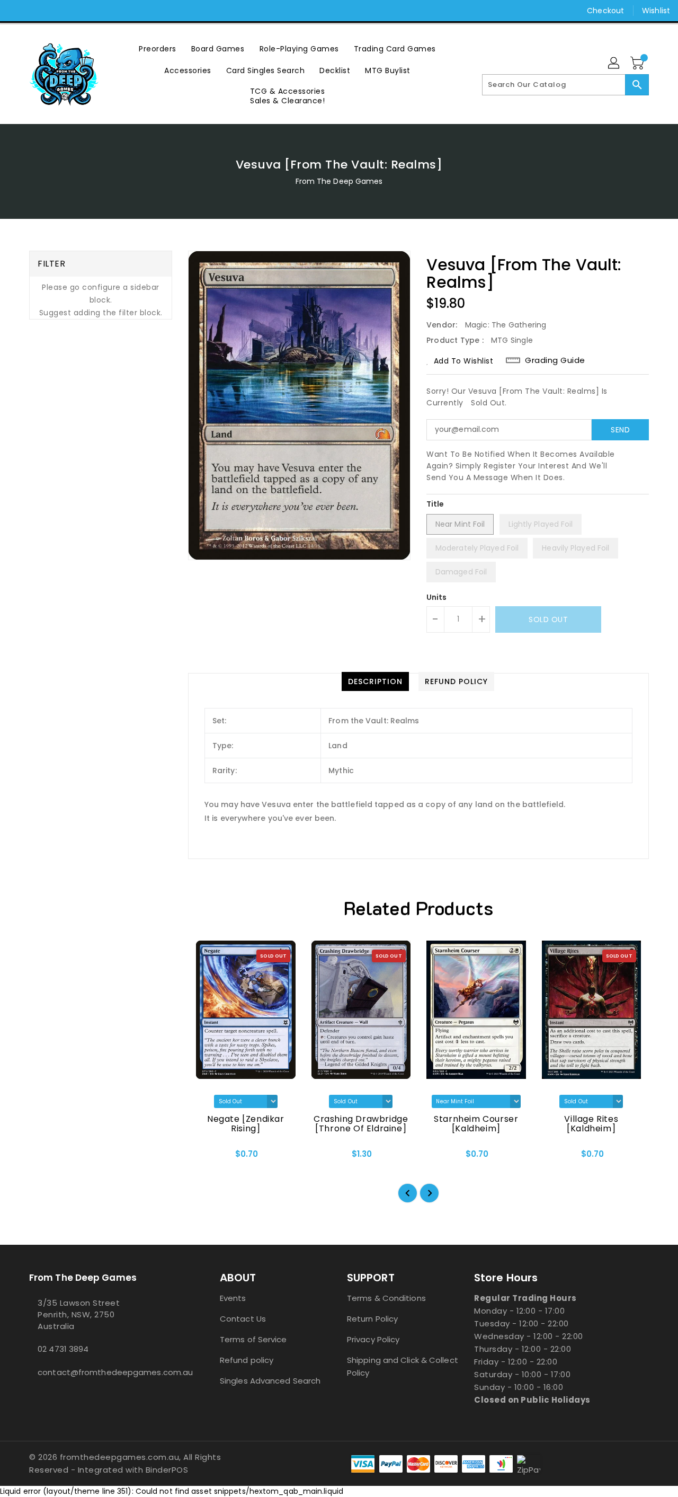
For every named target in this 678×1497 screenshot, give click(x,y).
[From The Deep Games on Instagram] (37, 11)
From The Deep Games (339, 181)
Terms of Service (253, 1339)
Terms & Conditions (386, 1298)
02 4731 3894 (63, 1348)
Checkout (605, 10)
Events (233, 1298)
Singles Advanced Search (270, 1380)
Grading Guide (555, 360)
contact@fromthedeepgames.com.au (103, 1372)
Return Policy (372, 1318)
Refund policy (246, 1360)
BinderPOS (167, 1469)
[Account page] (614, 63)
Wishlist (656, 10)
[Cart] (638, 63)
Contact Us (243, 1318)
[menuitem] (157, 48)
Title (435, 504)
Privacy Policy (373, 1339)
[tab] (375, 681)
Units (436, 597)
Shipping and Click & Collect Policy (402, 1366)
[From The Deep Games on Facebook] (17, 11)
